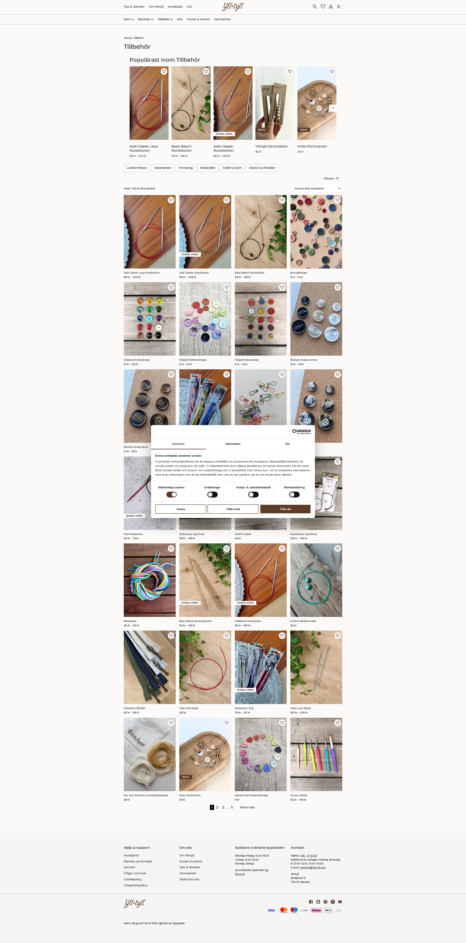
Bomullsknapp (298, 272)
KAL (189, 6)
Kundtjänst (131, 855)
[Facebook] (311, 902)
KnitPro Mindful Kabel (303, 621)
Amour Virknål (298, 795)
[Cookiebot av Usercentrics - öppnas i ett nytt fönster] (295, 432)
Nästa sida (247, 807)
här (266, 870)
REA (180, 19)
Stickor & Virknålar (262, 168)
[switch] (212, 494)
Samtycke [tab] (178, 443)
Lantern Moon (137, 168)
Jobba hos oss (189, 879)
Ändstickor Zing (244, 708)
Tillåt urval (233, 509)
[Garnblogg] (318, 902)
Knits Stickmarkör (190, 795)
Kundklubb (175, 6)
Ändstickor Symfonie (191, 534)
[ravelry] (333, 902)
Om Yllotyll (156, 6)
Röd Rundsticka (133, 534)
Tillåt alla (285, 509)
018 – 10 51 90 (309, 855)
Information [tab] (233, 443)
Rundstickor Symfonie (303, 534)
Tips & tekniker (134, 6)
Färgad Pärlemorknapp (192, 360)
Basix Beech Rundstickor (249, 272)
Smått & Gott (232, 168)
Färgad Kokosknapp (247, 360)
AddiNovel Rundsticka (248, 621)
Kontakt (129, 867)
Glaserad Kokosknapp (137, 360)
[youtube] (340, 902)
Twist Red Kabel (188, 708)
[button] (164, 71)
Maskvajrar (130, 621)
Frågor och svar (135, 873)
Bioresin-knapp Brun (136, 447)
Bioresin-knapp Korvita (303, 360)
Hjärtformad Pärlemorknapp (251, 795)
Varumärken (222, 19)
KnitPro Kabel (243, 534)
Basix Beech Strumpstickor (195, 621)
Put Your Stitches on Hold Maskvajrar (146, 795)
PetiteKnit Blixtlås (134, 708)
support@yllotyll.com (313, 867)
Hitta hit (240, 874)
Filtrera (329, 178)
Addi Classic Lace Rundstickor (142, 272)
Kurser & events (198, 19)
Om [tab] (287, 443)
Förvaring (186, 168)
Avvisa (181, 509)
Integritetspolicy (135, 885)
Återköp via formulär (138, 861)
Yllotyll (128, 38)
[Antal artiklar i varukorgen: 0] (338, 6)
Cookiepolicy (132, 879)
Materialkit (207, 168)
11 (232, 807)
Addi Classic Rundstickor (194, 272)
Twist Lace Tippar (300, 708)
